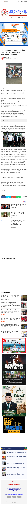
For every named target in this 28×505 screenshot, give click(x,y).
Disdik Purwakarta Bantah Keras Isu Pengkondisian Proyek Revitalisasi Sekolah (15, 462)
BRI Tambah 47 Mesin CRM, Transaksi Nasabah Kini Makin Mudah (9, 332)
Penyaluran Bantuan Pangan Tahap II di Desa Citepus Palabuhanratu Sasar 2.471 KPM (16, 473)
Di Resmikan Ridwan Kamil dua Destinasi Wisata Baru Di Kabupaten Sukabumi (13, 52)
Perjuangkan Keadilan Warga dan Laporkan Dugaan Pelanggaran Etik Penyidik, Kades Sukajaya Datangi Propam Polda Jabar (10, 304)
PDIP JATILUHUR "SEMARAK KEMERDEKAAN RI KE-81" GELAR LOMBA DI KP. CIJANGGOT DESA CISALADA (10, 318)
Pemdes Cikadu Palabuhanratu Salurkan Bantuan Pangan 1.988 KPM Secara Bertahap (16, 451)
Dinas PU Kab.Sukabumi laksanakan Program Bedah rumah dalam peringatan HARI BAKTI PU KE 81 (10, 326)
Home (2, 47)
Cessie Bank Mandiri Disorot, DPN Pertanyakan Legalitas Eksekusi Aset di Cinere (16, 457)
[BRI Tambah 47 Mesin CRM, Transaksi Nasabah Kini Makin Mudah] (24, 334)
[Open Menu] (1, 1)
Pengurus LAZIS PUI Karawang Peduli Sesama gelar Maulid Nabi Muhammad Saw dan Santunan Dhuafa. (10, 311)
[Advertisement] (14, 243)
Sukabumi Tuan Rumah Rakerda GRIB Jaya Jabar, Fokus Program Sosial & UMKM (16, 468)
